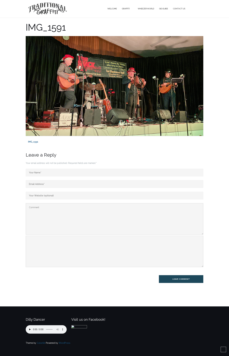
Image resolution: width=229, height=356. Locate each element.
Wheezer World (146, 8)
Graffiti (126, 8)
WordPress (64, 343)
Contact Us (179, 8)
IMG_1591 (33, 142)
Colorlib (41, 343)
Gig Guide (163, 8)
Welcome (112, 8)
